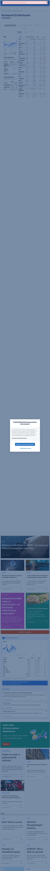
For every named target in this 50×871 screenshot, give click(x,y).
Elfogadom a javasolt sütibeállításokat (25, 444)
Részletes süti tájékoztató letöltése (19, 438)
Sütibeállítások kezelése (25, 448)
